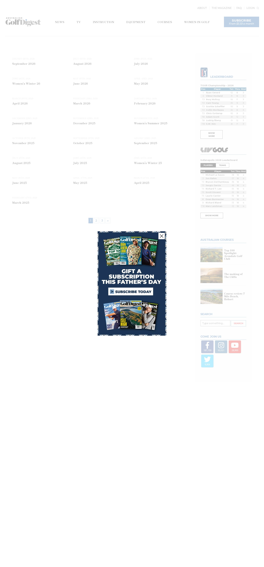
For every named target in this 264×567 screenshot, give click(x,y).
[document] (132, 283)
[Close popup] (161, 236)
